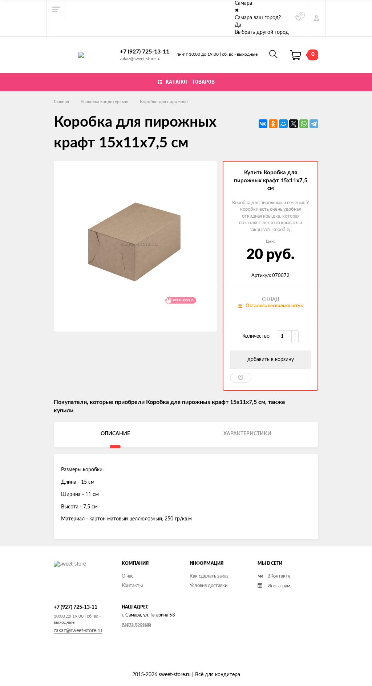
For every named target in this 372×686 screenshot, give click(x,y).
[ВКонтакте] (263, 123)
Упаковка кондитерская (104, 101)
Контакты (132, 585)
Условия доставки (208, 585)
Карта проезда (136, 624)
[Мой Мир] (283, 123)
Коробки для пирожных (164, 101)
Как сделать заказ (209, 576)
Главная (61, 101)
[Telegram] (314, 123)
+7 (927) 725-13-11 (144, 52)
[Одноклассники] (273, 123)
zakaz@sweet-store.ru (140, 58)
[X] (293, 123)
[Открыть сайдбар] (56, 9)
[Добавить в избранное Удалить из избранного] (240, 378)
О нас (127, 576)
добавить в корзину (270, 359)
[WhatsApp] (303, 123)
